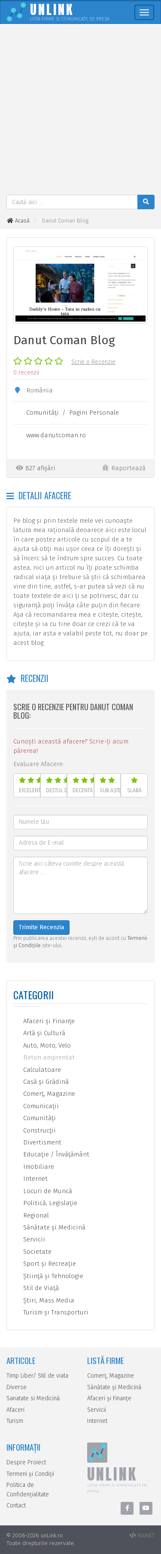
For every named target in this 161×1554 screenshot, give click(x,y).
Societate (36, 1251)
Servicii (33, 1239)
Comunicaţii (40, 1106)
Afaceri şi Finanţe (48, 1021)
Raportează (128, 468)
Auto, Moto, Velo (46, 1045)
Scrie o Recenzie (93, 362)
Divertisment (41, 1142)
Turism (14, 1421)
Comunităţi (42, 412)
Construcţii (38, 1130)
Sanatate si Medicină (33, 1398)
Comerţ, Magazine (48, 1093)
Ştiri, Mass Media (47, 1300)
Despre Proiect (26, 1462)
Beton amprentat (48, 1057)
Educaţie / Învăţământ (55, 1154)
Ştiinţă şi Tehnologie (52, 1276)
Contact (16, 1505)
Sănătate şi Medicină (53, 1227)
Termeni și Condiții (30, 1474)
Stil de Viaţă (40, 1288)
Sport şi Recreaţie (48, 1263)
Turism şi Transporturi (54, 1312)
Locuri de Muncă (46, 1191)
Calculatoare (41, 1070)
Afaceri (15, 1410)
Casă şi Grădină (45, 1082)
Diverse (16, 1387)
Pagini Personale (94, 412)
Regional (35, 1215)
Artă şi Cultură (43, 1033)
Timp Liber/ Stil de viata (37, 1375)
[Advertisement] (80, 110)
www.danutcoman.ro (56, 435)
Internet (34, 1178)
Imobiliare (37, 1167)
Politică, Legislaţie (49, 1203)
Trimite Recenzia (41, 927)
